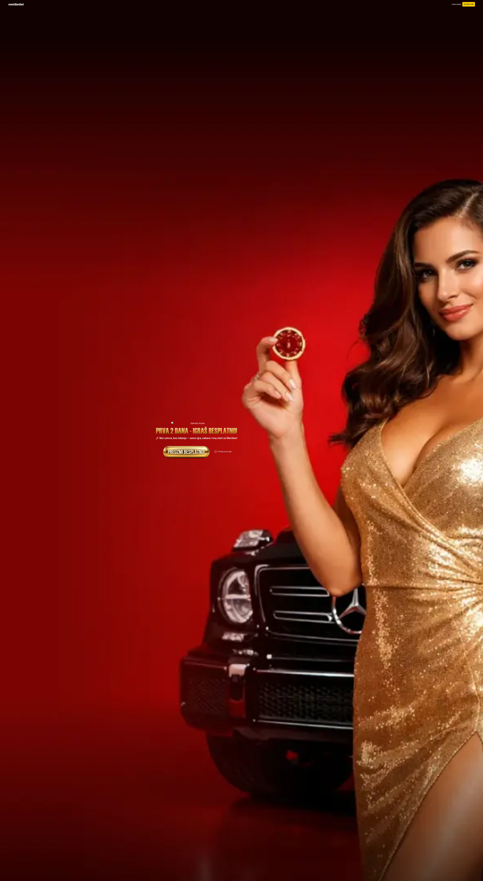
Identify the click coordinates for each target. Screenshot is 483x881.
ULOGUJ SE (468, 4)
